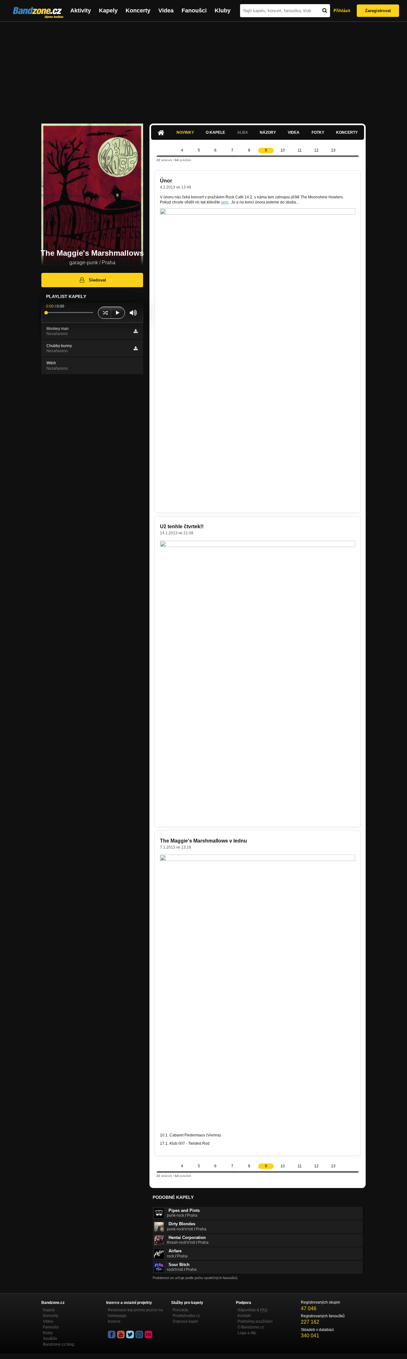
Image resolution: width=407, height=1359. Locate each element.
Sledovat (97, 280)
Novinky (185, 132)
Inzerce (114, 1321)
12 (316, 150)
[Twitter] (130, 1334)
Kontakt (244, 1315)
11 (300, 150)
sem (224, 202)
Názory (268, 132)
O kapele (215, 132)
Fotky (318, 132)
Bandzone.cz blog (58, 1344)
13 (333, 150)
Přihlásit (342, 10)
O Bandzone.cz (251, 1327)
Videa (166, 10)
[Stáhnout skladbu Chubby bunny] (135, 348)
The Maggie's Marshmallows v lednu (203, 840)
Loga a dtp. (247, 1333)
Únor (166, 180)
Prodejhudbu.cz (186, 1315)
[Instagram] (139, 1334)
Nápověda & (252, 1310)
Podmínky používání (255, 1321)
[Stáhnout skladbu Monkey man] (135, 331)
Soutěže (50, 1338)
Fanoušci (194, 10)
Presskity (180, 1310)
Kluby (223, 10)
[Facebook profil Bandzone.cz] (111, 1334)
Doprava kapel (185, 1321)
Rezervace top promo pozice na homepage (135, 1313)
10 (282, 150)
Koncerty (138, 10)
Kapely (108, 10)
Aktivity (80, 10)
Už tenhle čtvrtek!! (182, 526)
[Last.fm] (148, 1334)
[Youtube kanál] (121, 1334)
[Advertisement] (203, 69)
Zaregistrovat (378, 10)
